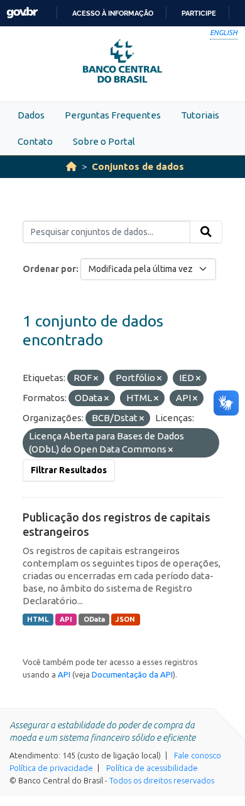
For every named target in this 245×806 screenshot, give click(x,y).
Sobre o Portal (104, 141)
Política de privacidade (51, 767)
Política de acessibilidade (152, 767)
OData (94, 619)
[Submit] (206, 232)
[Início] (71, 166)
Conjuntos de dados (138, 166)
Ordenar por (49, 269)
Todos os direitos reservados (161, 780)
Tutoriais (200, 115)
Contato (35, 141)
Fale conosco (197, 755)
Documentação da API (132, 674)
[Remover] (96, 378)
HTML (37, 619)
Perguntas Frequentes (113, 115)
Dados (31, 115)
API (66, 619)
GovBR (22, 13)
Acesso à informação (112, 13)
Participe (199, 13)
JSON (125, 619)
